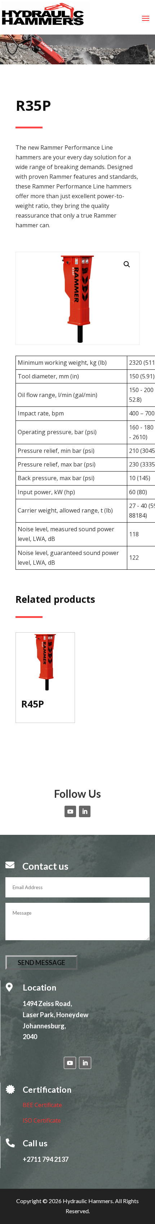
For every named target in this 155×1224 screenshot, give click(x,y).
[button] (126, 264)
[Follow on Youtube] (70, 811)
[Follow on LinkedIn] (84, 811)
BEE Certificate (42, 1105)
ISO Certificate (42, 1120)
